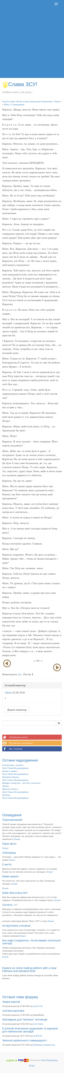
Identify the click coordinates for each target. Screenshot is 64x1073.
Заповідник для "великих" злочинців (24, 1019)
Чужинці (6, 794)
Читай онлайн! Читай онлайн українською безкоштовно (27, 101)
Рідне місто (9, 843)
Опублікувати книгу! (18, 737)
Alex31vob (38, 1006)
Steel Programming (49, 1060)
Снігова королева (13, 1010)
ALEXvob (37, 1035)
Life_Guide (38, 1023)
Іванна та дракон (9, 771)
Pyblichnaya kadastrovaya (44, 1044)
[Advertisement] (32, 43)
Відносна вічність (10, 788)
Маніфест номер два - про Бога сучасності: (21, 783)
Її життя (7, 864)
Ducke (5, 785)
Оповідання (11, 814)
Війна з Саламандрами (14, 104)
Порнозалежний (12, 820)
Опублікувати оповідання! (21, 743)
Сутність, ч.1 (10, 904)
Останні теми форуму (20, 996)
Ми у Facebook (15, 748)
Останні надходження (20, 760)
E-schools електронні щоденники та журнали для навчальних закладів (30, 1029)
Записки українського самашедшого (24, 1040)
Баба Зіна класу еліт (15, 892)
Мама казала (10, 876)
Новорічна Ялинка (10, 777)
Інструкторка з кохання (12, 765)
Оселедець (9, 852)
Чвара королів (11, 1001)
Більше (17, 839)
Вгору (32, 1065)
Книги (58, 101)
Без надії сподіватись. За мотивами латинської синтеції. (31, 941)
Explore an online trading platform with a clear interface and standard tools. (29, 969)
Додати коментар (17, 709)
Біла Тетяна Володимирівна (15, 768)
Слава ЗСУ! (22, 84)
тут (20, 674)
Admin (8, 692)
